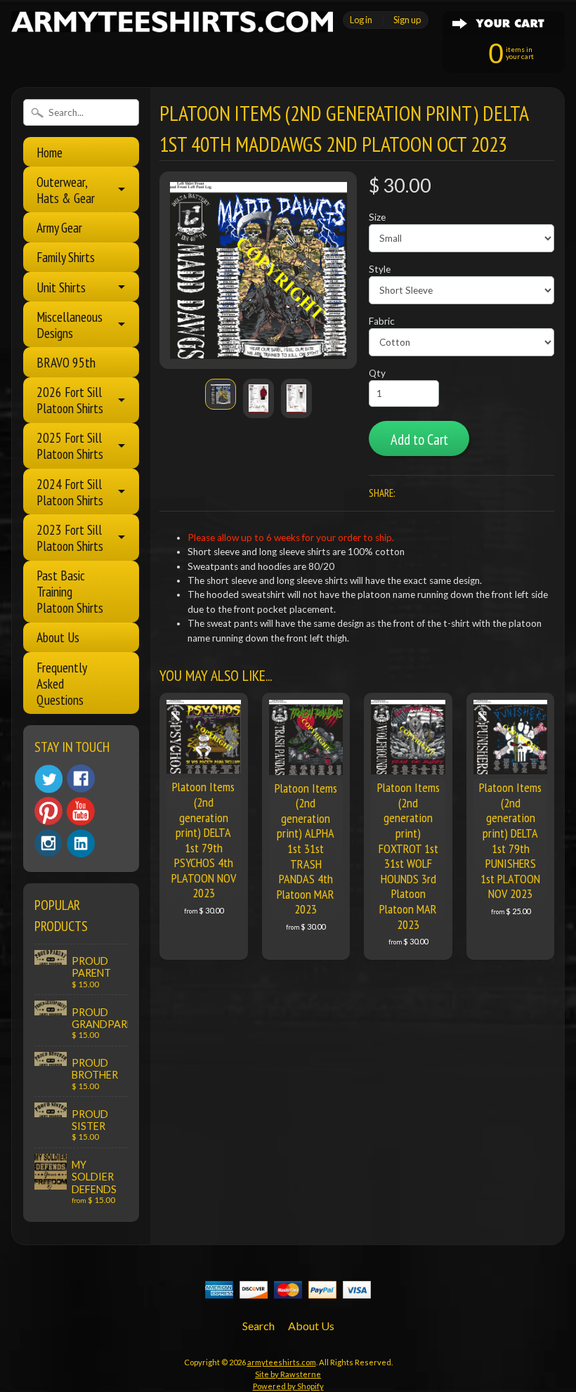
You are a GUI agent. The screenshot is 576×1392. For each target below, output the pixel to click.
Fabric (382, 321)
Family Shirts (66, 257)
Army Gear (59, 227)
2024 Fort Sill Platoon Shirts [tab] (70, 492)
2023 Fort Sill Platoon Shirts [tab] (70, 537)
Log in (361, 19)
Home (50, 152)
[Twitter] (48, 779)
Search (258, 1325)
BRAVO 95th (66, 362)
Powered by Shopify (288, 1386)
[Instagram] (48, 843)
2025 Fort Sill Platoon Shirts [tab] (70, 445)
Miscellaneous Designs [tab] (70, 325)
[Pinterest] (48, 811)
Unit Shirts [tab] (61, 287)
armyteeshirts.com (281, 1362)
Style (380, 269)
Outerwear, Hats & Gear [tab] (66, 190)
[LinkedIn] (81, 843)
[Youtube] (81, 811)
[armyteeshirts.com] (172, 24)
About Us (58, 637)
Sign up (407, 19)
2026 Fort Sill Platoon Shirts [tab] (70, 400)
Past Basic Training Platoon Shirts (70, 591)
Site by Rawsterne (288, 1374)
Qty (377, 373)
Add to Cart (419, 439)
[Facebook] (81, 779)
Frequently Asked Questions (61, 683)
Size (377, 217)
